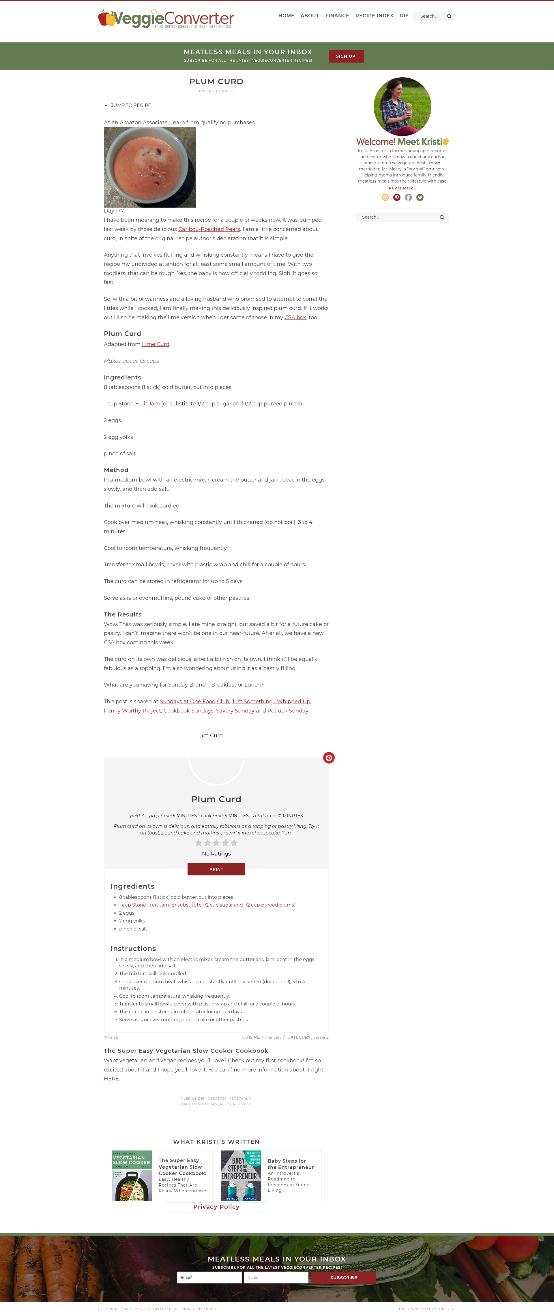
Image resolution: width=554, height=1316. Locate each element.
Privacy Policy (216, 1206)
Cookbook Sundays (189, 711)
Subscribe (343, 1277)
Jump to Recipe (130, 105)
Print (216, 869)
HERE (111, 1079)
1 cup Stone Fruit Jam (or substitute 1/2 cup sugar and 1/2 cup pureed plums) (207, 905)
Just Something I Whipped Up (271, 701)
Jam (154, 404)
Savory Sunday (235, 711)
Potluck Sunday (287, 711)
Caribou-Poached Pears (209, 229)
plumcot (242, 1104)
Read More (402, 188)
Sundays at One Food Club (194, 701)
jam (214, 1104)
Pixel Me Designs (438, 1309)
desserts (217, 1099)
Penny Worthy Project (132, 711)
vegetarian (241, 1099)
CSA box (295, 317)
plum (225, 1104)
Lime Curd (155, 344)
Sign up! (346, 56)
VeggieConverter (166, 18)
